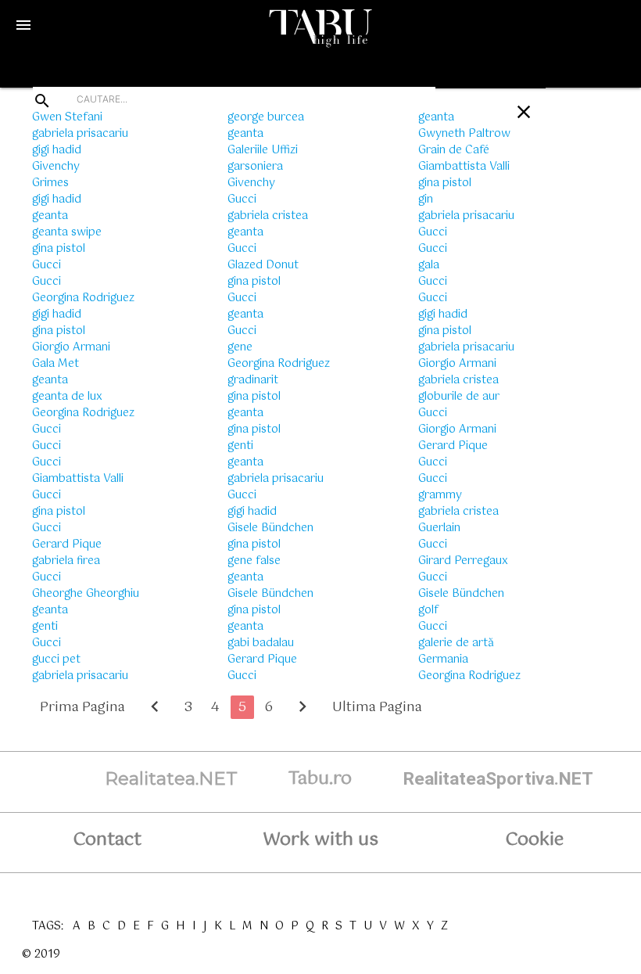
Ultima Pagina (377, 707)
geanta (50, 216)
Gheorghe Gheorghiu (85, 593)
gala (428, 265)
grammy (440, 495)
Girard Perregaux (463, 561)
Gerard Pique (67, 544)
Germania (443, 659)
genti (45, 626)
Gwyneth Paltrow (464, 133)
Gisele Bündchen (270, 528)
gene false (254, 561)
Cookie (534, 840)
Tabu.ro (320, 779)
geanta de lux (67, 396)
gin (425, 199)
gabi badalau (260, 643)
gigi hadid (56, 150)
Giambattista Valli (78, 478)
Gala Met (55, 363)
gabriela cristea (267, 216)
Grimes (50, 183)
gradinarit (252, 380)
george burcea (265, 117)
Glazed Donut (263, 265)
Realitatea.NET (171, 778)
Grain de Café (453, 150)
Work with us (320, 840)
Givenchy (56, 166)
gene (239, 347)
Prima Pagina (82, 707)
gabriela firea (66, 561)
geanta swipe (67, 232)
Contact (107, 840)
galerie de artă (456, 643)
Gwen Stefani (67, 117)
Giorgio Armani (71, 347)
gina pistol (58, 248)
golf (428, 610)
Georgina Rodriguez (83, 298)
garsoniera (255, 166)
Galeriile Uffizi (262, 150)
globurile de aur (459, 396)
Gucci (46, 265)
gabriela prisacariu (80, 133)
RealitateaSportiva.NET (498, 778)
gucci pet (56, 659)
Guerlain (439, 528)
